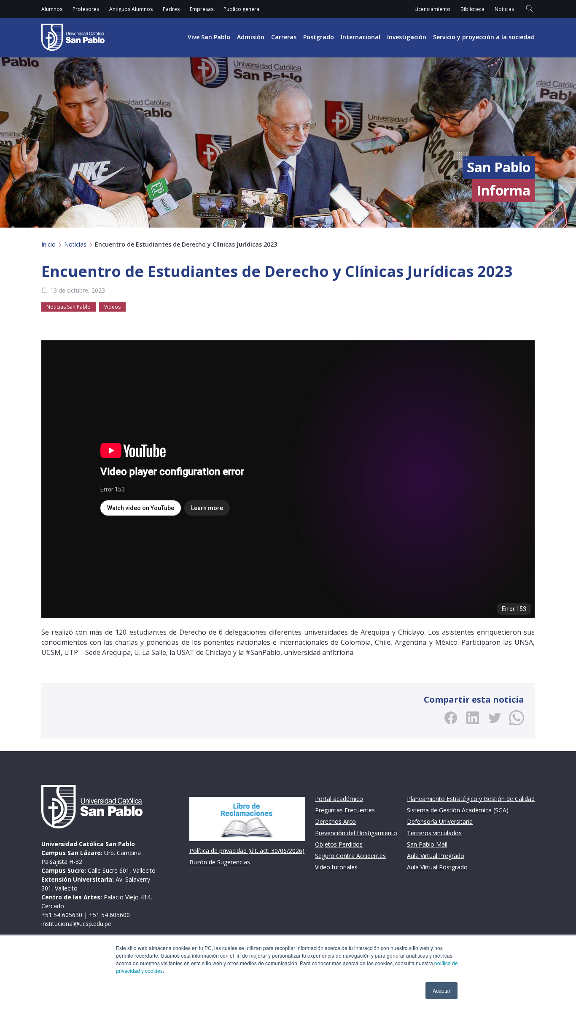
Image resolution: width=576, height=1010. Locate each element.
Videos (112, 306)
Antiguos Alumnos (131, 9)
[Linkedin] (472, 717)
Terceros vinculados (434, 833)
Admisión (250, 37)
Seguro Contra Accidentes (350, 856)
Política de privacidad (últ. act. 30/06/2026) (246, 851)
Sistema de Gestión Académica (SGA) (458, 810)
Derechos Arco (335, 821)
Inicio (48, 244)
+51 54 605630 (61, 915)
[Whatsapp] (516, 717)
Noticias (504, 9)
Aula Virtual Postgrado (437, 867)
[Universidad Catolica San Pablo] (73, 37)
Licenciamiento (432, 9)
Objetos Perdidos (339, 844)
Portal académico (339, 799)
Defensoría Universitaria (440, 821)
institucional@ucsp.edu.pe (76, 924)
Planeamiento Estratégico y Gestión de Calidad (471, 799)
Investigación (406, 37)
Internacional (360, 37)
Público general (242, 9)
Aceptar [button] (441, 990)
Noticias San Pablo (68, 306)
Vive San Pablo (209, 37)
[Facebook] (450, 717)
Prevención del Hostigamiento (356, 833)
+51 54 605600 (109, 915)
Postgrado (318, 37)
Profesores (86, 9)
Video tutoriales (336, 867)
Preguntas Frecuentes (345, 810)
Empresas (201, 9)
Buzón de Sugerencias (219, 862)
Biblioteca (472, 9)
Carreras (283, 37)
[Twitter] (494, 717)
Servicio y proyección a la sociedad (484, 37)
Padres (171, 9)
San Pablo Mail (427, 844)
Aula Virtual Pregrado (435, 856)
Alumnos (51, 9)
